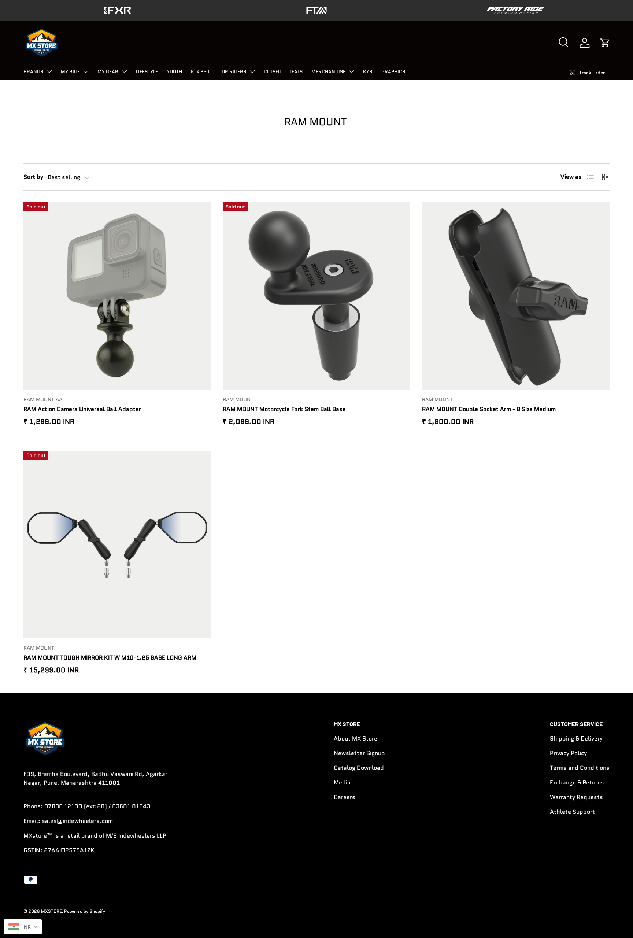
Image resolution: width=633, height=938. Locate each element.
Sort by (33, 177)
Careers (344, 797)
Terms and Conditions (580, 768)
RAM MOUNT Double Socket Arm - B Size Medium (489, 409)
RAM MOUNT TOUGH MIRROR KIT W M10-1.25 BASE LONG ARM (109, 657)
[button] (605, 43)
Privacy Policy (568, 753)
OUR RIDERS (232, 71)
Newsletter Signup (359, 753)
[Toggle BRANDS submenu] (49, 71)
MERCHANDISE (328, 71)
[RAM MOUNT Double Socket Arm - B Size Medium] (516, 296)
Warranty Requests (576, 797)
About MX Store (355, 738)
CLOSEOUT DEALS (283, 71)
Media (342, 782)
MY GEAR (107, 71)
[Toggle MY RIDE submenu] (85, 71)
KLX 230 (200, 71)
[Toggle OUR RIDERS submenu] (252, 71)
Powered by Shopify (84, 911)
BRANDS (33, 71)
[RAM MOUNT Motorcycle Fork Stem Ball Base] (316, 296)
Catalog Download (359, 768)
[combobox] (23, 926)
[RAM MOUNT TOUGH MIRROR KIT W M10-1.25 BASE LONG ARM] (117, 544)
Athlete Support (572, 812)
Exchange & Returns (577, 782)
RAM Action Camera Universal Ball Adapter (82, 409)
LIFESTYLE (147, 71)
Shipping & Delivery (576, 738)
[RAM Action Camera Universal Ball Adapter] (117, 296)
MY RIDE (70, 71)
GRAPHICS (393, 71)
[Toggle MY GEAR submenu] (124, 71)
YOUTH (174, 71)
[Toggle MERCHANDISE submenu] (351, 71)
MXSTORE (51, 911)
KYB (368, 71)
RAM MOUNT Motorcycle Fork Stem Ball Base (284, 409)
